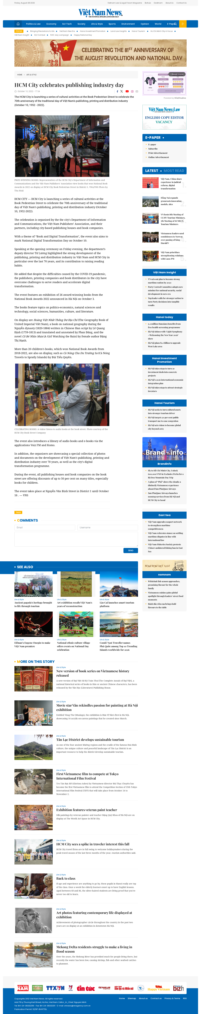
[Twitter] (121, 91)
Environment (128, 23)
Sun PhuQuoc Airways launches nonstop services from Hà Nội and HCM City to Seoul (164, 497)
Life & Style (97, 23)
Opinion (145, 23)
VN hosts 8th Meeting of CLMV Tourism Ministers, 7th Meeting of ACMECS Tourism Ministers (173, 219)
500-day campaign (59, 35)
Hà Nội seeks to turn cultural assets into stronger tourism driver (164, 411)
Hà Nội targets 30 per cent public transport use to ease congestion (163, 419)
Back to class (65, 878)
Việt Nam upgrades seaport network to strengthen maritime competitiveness (165, 525)
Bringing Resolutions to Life (42, 31)
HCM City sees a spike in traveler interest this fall (92, 844)
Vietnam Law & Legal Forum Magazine (125, 3)
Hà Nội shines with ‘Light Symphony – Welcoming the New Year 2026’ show (165, 335)
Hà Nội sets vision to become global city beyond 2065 (164, 427)
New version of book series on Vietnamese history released (92, 673)
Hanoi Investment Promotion (92, 31)
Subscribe (153, 148)
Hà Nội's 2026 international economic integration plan (165, 381)
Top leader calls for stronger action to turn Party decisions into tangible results (165, 302)
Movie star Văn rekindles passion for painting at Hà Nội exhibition (97, 707)
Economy (51, 23)
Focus (19, 31)
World (158, 23)
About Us (169, 3)
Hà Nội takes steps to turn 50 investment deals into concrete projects (162, 372)
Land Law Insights (119, 31)
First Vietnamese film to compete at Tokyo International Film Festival (87, 776)
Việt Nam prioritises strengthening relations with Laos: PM (172, 255)
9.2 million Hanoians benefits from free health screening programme (164, 325)
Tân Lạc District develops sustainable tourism (90, 739)
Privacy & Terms (172, 998)
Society (81, 23)
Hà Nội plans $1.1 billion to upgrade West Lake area (164, 344)
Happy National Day (83, 35)
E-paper (153, 138)
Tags (18, 512)
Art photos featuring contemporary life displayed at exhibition (94, 914)
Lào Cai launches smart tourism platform (117, 604)
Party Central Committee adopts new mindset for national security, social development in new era (165, 290)
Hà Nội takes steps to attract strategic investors (165, 389)
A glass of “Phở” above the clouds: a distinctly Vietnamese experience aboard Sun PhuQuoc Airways (164, 485)
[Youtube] (127, 91)
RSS (185, 998)
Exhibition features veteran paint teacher (86, 810)
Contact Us (181, 3)
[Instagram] (132, 91)
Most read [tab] (174, 170)
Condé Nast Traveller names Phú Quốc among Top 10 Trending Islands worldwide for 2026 (118, 646)
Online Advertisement (158, 157)
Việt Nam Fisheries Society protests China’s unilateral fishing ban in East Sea (165, 548)
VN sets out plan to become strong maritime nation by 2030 (164, 281)
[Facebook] (117, 91)
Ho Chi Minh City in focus (162, 31)
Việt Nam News (100, 13)
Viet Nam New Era (67, 31)
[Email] (137, 91)
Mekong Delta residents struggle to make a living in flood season (94, 949)
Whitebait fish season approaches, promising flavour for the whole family (164, 585)
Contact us (156, 998)
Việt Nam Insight (21, 35)
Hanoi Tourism (138, 31)
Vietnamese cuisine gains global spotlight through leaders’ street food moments (165, 596)
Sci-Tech (67, 23)
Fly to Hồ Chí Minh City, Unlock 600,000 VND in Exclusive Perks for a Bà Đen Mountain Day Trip (165, 474)
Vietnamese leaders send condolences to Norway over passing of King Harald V (172, 238)
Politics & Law (33, 23)
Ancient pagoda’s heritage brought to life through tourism (33, 604)
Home (19, 74)
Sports (112, 23)
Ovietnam (158, 3)
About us (143, 998)
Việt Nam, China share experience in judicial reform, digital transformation (171, 183)
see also (25, 567)
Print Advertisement (157, 153)
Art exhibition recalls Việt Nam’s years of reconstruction (74, 604)
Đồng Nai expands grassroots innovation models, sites (171, 201)
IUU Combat (39, 35)
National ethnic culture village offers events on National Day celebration (73, 646)
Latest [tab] (151, 170)
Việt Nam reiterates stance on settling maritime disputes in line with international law (165, 537)
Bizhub (148, 3)
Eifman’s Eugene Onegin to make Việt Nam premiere (32, 644)
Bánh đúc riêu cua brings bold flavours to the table (162, 605)
